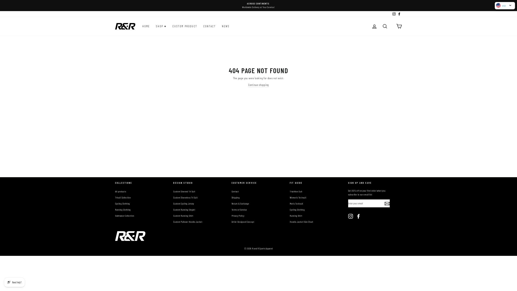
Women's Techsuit (298, 197)
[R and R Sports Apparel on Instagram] (350, 216)
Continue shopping (258, 84)
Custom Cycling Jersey (183, 203)
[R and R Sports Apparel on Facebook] (358, 216)
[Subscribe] (387, 203)
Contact (209, 26)
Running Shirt (296, 215)
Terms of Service (239, 209)
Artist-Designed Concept (243, 221)
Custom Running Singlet (184, 209)
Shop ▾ (161, 26)
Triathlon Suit (296, 191)
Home (146, 26)
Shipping (236, 197)
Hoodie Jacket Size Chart (301, 221)
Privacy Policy (238, 215)
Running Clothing (123, 209)
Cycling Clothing (122, 203)
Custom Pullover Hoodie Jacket (187, 221)
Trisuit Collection (123, 197)
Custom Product (184, 26)
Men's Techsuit (296, 203)
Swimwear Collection (124, 215)
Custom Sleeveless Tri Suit (185, 197)
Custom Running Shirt (183, 215)
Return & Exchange (240, 203)
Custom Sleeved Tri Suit (184, 191)
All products (120, 191)
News (226, 26)
